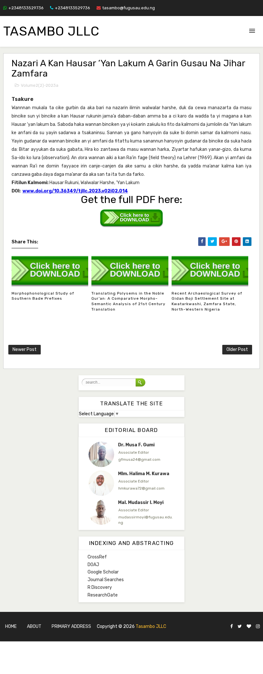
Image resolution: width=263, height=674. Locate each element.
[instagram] (257, 627)
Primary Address (71, 626)
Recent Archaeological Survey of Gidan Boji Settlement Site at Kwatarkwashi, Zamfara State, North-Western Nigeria (207, 301)
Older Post (237, 349)
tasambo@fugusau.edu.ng (128, 7)
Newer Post (25, 349)
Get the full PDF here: (131, 199)
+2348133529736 (26, 7)
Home (11, 626)
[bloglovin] (249, 627)
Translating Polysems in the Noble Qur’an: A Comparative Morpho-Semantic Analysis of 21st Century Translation (128, 301)
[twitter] (239, 627)
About (34, 626)
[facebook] (231, 627)
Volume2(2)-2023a (39, 85)
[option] (131, 457)
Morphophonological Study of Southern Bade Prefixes (43, 296)
